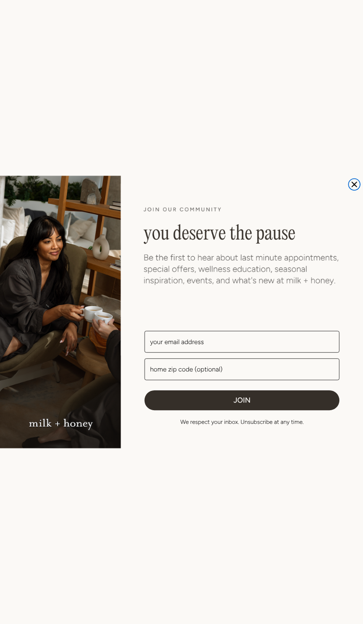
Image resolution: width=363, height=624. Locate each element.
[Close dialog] (354, 184)
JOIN (242, 400)
